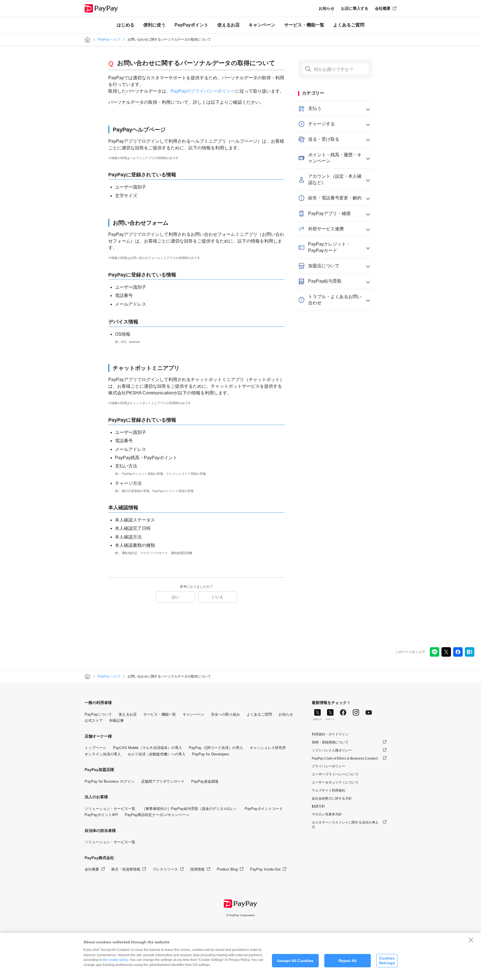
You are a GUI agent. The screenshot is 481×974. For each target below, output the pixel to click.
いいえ (218, 597)
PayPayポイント (191, 25)
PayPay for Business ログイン (109, 781)
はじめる (125, 25)
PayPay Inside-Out (265, 869)
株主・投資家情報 (125, 869)
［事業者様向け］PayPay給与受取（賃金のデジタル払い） (190, 809)
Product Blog (227, 869)
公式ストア (94, 720)
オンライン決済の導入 (103, 754)
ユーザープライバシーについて (335, 774)
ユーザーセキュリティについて (335, 782)
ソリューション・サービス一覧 (110, 809)
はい (175, 597)
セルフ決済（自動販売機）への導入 (156, 754)
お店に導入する (354, 8)
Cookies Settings (387, 960)
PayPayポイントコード (264, 809)
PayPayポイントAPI (101, 815)
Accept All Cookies (295, 960)
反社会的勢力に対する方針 (332, 798)
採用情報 (197, 869)
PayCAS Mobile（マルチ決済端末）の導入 (147, 748)
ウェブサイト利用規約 (328, 790)
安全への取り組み (225, 714)
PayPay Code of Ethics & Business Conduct (345, 758)
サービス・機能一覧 (304, 25)
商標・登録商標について (330, 742)
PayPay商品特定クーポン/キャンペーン (157, 815)
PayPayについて (98, 714)
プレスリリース (165, 869)
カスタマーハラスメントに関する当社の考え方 (345, 824)
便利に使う (154, 25)
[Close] (471, 939)
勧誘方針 (318, 806)
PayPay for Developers (210, 754)
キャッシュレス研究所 (268, 748)
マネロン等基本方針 (327, 814)
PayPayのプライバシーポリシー (203, 91)
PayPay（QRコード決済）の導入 (216, 748)
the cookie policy (115, 960)
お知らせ (326, 8)
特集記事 (116, 720)
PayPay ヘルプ (109, 39)
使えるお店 (228, 25)
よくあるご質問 (348, 25)
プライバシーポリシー (328, 766)
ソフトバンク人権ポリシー (332, 750)
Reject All (347, 960)
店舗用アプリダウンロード (163, 781)
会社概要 (383, 8)
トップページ (95, 748)
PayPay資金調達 (205, 781)
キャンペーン (262, 25)
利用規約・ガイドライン (330, 734)
